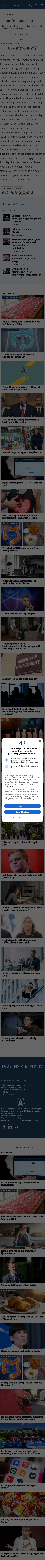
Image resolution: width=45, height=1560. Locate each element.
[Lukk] (40, 741)
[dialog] (22, 780)
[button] (22, 772)
